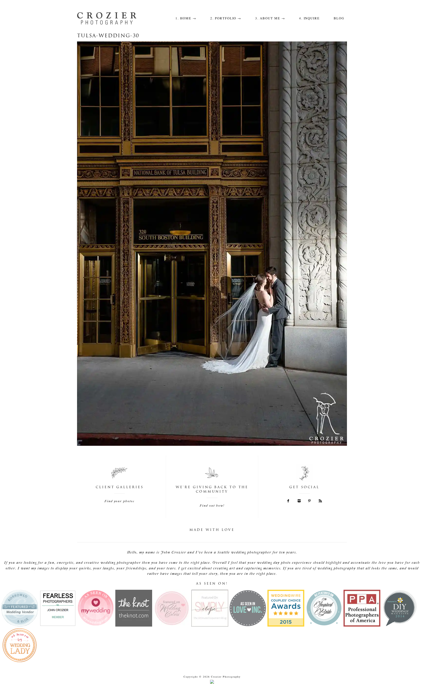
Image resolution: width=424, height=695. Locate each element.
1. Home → (185, 18)
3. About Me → (270, 18)
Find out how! (212, 505)
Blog (339, 18)
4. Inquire (309, 18)
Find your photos (119, 501)
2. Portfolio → (225, 18)
